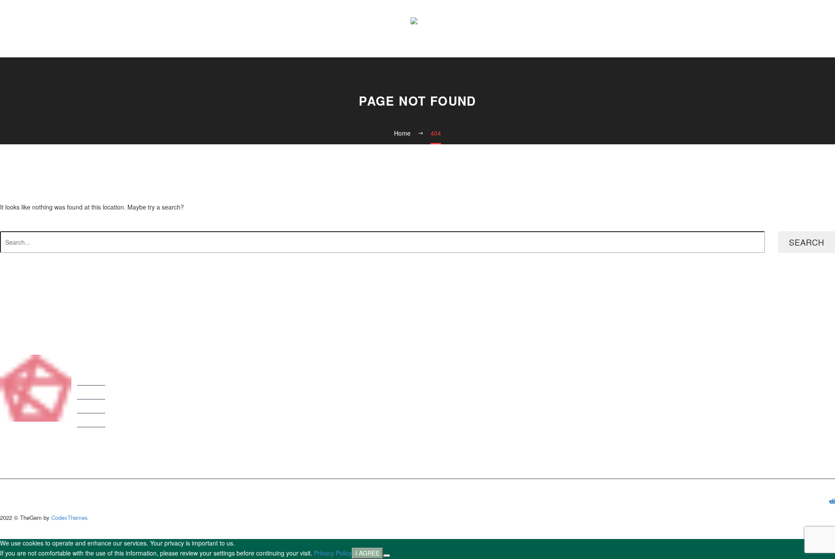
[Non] (386, 555)
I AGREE (367, 553)
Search (806, 242)
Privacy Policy (333, 553)
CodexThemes (69, 517)
